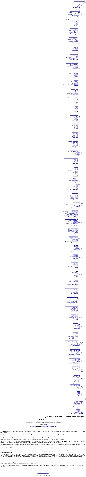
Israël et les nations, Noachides (72, 217)
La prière (76, 31)
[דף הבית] (79, 4)
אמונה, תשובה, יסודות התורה (74, 346)
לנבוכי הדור (76, 194)
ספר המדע (76, 160)
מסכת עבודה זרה (74, 142)
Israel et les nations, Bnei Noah (72, 35)
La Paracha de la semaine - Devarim (71, 215)
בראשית (76, 98)
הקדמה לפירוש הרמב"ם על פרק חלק (71, 158)
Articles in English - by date (72, 224)
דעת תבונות (75, 178)
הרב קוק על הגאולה (74, 198)
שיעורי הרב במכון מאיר (76, 15)
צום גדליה (76, 86)
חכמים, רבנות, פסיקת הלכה (75, 350)
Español (78, 394)
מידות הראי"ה (75, 333)
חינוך (77, 60)
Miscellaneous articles (73, 237)
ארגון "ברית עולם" (79, 387)
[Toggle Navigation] (84, 2)
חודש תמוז (76, 80)
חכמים (76, 320)
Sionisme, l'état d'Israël (73, 32)
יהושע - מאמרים (75, 307)
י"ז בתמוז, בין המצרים (74, 81)
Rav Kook (76, 40)
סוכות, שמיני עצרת (74, 89)
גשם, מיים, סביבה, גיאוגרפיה (72, 64)
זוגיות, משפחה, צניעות (74, 59)
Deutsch (78, 395)
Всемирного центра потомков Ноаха (48, 426)
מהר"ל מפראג (77, 165)
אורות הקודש (75, 186)
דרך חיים (76, 171)
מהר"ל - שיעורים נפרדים (73, 173)
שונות (77, 273)
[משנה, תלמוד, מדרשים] (71, 116)
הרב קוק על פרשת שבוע (73, 195)
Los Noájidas (75, 255)
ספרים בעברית (77, 372)
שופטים (76, 104)
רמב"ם (79, 155)
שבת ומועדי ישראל (76, 68)
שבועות (76, 78)
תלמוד (77, 319)
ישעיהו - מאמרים (74, 311)
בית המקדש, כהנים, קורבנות (72, 58)
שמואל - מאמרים (74, 309)
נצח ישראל (76, 169)
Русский (78, 393)
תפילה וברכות (77, 152)
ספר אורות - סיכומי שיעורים (72, 331)
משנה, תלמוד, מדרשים (76, 116)
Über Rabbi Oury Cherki (75, 385)
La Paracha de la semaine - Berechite (70, 211)
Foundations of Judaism (73, 233)
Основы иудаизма (74, 243)
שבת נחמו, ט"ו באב (74, 83)
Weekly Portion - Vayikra (73, 229)
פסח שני (76, 76)
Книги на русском (76, 376)
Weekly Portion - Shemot (73, 228)
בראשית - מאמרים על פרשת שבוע (71, 301)
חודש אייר (76, 74)
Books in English (77, 375)
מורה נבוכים (75, 163)
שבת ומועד (78, 352)
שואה (77, 56)
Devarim (76, 26)
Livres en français (76, 373)
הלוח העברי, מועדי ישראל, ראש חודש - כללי (69, 71)
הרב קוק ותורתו (77, 329)
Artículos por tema (74, 250)
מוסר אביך (76, 191)
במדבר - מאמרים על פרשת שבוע (71, 305)
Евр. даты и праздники (75, 405)
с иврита (45, 424)
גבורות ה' (76, 167)
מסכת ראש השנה (74, 125)
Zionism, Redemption (73, 234)
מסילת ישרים (75, 176)
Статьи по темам (74, 239)
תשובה (76, 260)
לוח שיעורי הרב (77, 13)
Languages (80, 388)
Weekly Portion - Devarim (72, 231)
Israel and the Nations (73, 236)
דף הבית (81, 4)
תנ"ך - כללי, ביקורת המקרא (72, 97)
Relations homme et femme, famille (71, 34)
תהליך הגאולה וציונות (74, 54)
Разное (76, 247)
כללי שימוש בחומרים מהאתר (74, 8)
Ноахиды (76, 246)
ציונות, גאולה (78, 353)
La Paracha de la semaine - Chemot (71, 212)
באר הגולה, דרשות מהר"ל (73, 170)
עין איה (76, 188)
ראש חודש (76, 275)
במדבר (76, 101)
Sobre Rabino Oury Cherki (75, 384)
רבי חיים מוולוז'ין (77, 182)
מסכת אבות (75, 143)
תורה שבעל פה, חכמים (76, 146)
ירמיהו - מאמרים (75, 312)
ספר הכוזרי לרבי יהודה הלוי (75, 325)
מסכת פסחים (75, 124)
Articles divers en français (73, 221)
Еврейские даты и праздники (71, 241)
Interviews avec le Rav (73, 220)
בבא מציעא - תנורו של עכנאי (72, 138)
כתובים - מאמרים (74, 316)
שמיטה (76, 265)
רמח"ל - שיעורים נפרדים (73, 180)
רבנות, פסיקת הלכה (74, 150)
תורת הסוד (76, 149)
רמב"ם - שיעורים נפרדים (73, 164)
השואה (76, 267)
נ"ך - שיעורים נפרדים (74, 115)
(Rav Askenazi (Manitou (73, 41)
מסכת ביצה (76, 128)
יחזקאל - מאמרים (74, 314)
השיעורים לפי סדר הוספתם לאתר (74, 12)
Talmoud (76, 29)
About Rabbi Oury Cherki (75, 381)
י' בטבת (76, 91)
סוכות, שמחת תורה (74, 292)
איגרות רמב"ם (75, 159)
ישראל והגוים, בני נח (74, 55)
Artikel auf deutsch (76, 248)
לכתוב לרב (81, 386)
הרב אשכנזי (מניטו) (76, 202)
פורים (77, 298)
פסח (77, 72)
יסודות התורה (75, 258)
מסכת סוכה (76, 127)
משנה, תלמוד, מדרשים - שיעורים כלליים (70, 117)
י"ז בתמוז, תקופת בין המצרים (72, 284)
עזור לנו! (78, 6)
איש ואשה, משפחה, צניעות (75, 360)
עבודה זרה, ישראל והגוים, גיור (74, 358)
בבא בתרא (76, 139)
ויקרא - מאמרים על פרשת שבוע (72, 303)
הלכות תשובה (75, 161)
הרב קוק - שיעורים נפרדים (73, 201)
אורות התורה (75, 187)
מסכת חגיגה (75, 133)
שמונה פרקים (75, 156)
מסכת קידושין (75, 137)
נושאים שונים (75, 67)
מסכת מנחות (75, 144)
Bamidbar (76, 25)
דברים (77, 102)
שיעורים (81, 9)
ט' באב (76, 82)
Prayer (76, 232)
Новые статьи (75, 240)
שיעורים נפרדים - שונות (75, 46)
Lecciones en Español (76, 45)
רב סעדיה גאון (77, 153)
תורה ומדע (76, 259)
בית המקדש (75, 264)
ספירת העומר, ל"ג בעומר (73, 73)
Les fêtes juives (75, 21)
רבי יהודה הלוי (77, 154)
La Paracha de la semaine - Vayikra (71, 213)
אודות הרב (81, 378)
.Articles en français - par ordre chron (70, 208)
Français (78, 391)
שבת (77, 69)
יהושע (77, 103)
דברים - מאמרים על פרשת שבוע (71, 306)
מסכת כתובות (75, 134)
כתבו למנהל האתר (43, 470)
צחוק (77, 271)
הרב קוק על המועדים (74, 335)
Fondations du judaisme (73, 30)
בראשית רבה (75, 118)
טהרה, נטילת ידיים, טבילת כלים (74, 363)
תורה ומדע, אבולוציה (74, 49)
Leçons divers (75, 42)
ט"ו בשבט (76, 92)
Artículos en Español (76, 249)
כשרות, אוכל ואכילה (76, 362)
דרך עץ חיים (75, 179)
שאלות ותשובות (80, 342)
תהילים (76, 112)
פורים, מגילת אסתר (74, 94)
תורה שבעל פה (75, 321)
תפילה (79, 324)
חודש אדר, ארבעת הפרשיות (72, 297)
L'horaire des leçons (74, 20)
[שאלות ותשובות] (76, 342)
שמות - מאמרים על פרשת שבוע (72, 302)
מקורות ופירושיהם (77, 347)
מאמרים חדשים (77, 205)
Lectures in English (76, 43)
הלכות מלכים (75, 162)
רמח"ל (79, 175)
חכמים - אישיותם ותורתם (73, 151)
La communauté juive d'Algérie (71, 219)
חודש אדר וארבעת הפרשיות (72, 93)
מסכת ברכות (75, 121)
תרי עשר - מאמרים (74, 315)
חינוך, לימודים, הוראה (76, 359)
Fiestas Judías (75, 254)
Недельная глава (74, 242)
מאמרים (81, 203)
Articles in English (76, 222)
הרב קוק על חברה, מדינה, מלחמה (71, 340)
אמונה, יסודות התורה (74, 47)
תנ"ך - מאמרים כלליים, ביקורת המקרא (70, 300)
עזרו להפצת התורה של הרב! (43, 468)
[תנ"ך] (78, 299)
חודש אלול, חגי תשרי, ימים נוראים (71, 288)
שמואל (76, 106)
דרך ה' (76, 177)
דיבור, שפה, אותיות (74, 51)
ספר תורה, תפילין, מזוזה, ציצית (72, 63)
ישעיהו (76, 108)
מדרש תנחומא (75, 120)
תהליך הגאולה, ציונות (74, 263)
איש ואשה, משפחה (74, 269)
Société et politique (74, 33)
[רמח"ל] (77, 175)
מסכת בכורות (75, 145)
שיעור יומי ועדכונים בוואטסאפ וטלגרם (73, 14)
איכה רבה (76, 119)
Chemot (76, 23)
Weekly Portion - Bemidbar (72, 230)
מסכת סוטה (75, 135)
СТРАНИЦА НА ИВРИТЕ (77, 413)
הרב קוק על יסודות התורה (73, 336)
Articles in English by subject (72, 223)
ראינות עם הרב (75, 272)
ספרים (82, 371)
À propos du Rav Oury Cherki (74, 380)
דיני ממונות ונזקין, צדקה (76, 366)
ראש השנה (76, 85)
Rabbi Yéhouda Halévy (73, 37)
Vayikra (76, 24)
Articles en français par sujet (72, 207)
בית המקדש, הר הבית (76, 355)
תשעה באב (76, 285)
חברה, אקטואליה (74, 52)
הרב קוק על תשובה (74, 197)
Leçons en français (76, 16)
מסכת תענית (75, 129)
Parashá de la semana (74, 253)
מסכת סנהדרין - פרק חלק (73, 141)
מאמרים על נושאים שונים (75, 257)
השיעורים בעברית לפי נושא (75, 11)
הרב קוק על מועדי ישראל (73, 196)
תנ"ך (79, 95)
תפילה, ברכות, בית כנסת (75, 351)
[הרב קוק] (76, 184)
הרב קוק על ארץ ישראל (73, 199)
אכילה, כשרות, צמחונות (73, 61)
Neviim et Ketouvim (74, 28)
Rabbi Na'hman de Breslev (72, 39)
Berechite (76, 22)
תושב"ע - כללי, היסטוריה (73, 147)
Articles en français (76, 206)
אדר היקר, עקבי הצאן (74, 189)
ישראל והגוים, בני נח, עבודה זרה (72, 266)
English (78, 392)
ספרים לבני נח (77, 377)
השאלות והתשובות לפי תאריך (74, 345)
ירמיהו (77, 109)
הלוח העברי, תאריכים (76, 368)
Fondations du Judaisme (73, 216)
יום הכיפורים (75, 87)
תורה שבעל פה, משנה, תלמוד (74, 317)
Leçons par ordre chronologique (71, 19)
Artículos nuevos (74, 251)
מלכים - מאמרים (75, 310)
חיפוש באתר (78, 5)
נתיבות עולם (75, 172)
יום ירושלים (76, 77)
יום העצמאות (75, 75)
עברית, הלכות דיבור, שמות (75, 349)
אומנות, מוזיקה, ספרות (76, 369)
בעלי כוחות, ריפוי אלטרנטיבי (75, 367)
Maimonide (75, 38)
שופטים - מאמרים (74, 308)
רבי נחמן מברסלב (77, 181)
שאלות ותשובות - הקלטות (73, 66)
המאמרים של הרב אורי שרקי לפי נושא (73, 204)
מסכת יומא (76, 126)
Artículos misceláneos (73, 256)
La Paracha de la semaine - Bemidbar (70, 214)
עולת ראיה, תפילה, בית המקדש (72, 190)
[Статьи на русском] (71, 238)
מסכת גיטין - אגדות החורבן (73, 136)
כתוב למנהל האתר (76, 7)
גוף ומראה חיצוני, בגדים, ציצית (74, 361)
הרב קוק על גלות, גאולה (73, 338)
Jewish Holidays (74, 225)
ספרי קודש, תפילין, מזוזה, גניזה (74, 364)
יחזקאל (76, 110)
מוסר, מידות (75, 48)
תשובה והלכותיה (75, 50)
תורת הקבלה (75, 323)
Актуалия (76, 245)
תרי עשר (76, 111)
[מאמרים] (79, 203)
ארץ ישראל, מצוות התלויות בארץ (71, 57)
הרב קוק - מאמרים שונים (73, 341)
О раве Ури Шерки (76, 382)
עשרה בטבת (75, 294)
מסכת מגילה (75, 130)
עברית (79, 389)
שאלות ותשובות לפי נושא (75, 344)
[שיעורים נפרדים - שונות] (70, 46)
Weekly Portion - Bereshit (73, 227)
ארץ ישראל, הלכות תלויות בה (74, 354)
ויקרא (77, 100)
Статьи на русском (76, 238)
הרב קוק (78, 184)
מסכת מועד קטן (75, 132)
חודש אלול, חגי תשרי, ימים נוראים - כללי (70, 84)
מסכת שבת (76, 123)
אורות (77, 185)
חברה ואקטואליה (74, 262)
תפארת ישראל (75, 168)
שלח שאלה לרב (77, 343)
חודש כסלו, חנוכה (74, 90)
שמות (77, 99)
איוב (77, 113)
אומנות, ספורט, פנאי (74, 65)
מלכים (77, 107)
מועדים (79, 274)
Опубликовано (33, 426)
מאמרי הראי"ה (75, 193)
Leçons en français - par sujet (72, 17)
